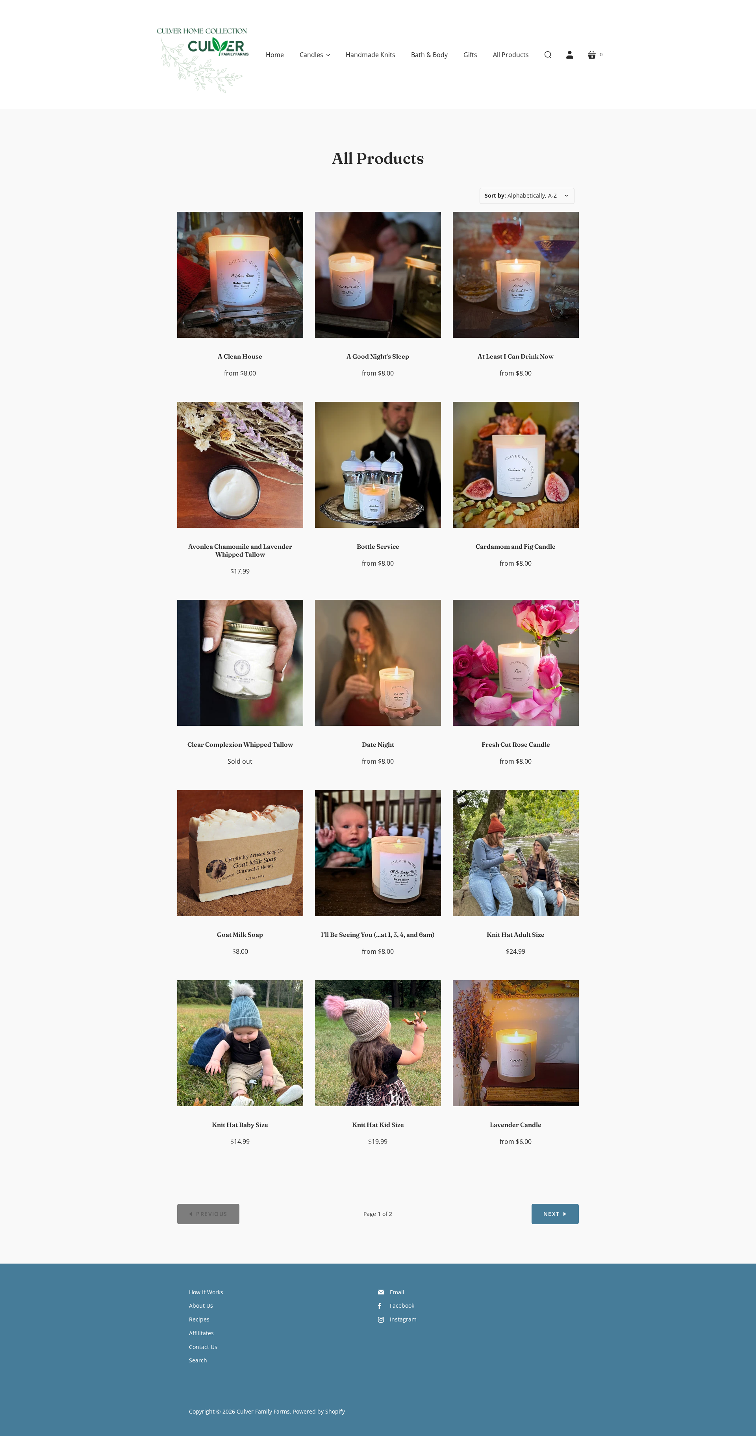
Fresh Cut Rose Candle (516, 744)
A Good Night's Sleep (377, 356)
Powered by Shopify (319, 1411)
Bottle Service (378, 546)
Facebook (402, 1305)
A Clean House (240, 356)
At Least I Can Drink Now (516, 356)
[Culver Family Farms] (202, 54)
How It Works (206, 1292)
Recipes (199, 1319)
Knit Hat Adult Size (516, 934)
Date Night (378, 744)
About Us (201, 1305)
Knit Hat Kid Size (378, 1125)
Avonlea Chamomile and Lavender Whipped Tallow (240, 550)
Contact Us (203, 1347)
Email (397, 1292)
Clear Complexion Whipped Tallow (240, 744)
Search (198, 1360)
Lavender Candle (515, 1125)
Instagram (403, 1319)
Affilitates (201, 1333)
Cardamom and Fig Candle (516, 546)
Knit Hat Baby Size (240, 1125)
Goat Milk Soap (240, 934)
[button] (315, 54)
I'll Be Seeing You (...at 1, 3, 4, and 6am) (378, 934)
